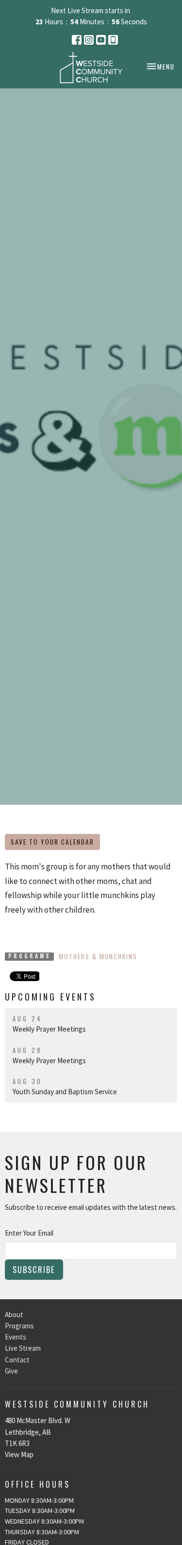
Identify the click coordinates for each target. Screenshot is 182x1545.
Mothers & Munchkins (98, 956)
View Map (19, 1454)
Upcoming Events (50, 996)
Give (11, 1370)
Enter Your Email (29, 1233)
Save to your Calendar (52, 842)
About (14, 1314)
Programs (19, 1325)
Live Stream (23, 1348)
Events (15, 1336)
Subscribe (34, 1269)
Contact (17, 1359)
